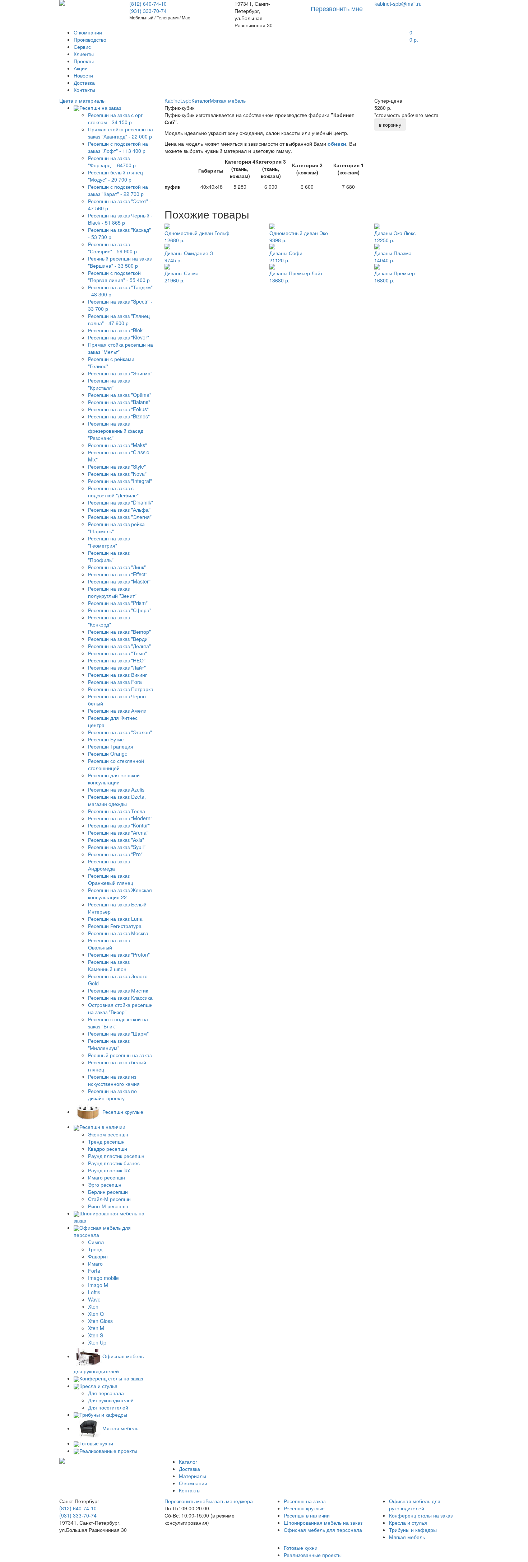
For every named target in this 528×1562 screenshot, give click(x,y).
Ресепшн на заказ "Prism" (118, 602)
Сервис (82, 46)
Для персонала (106, 1393)
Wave (94, 1299)
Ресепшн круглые (304, 1508)
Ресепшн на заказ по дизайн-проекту (112, 1094)
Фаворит (98, 1256)
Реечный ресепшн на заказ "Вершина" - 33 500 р (120, 262)
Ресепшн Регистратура (115, 925)
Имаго (95, 1263)
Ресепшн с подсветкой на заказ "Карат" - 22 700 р (118, 190)
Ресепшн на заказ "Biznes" (119, 416)
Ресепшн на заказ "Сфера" (119, 610)
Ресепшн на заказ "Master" (119, 581)
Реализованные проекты (313, 1554)
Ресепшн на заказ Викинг (117, 674)
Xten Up (97, 1342)
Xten (93, 1306)
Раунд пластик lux (109, 1170)
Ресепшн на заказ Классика (120, 997)
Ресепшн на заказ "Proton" (119, 954)
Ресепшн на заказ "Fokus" (118, 409)
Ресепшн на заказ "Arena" (118, 832)
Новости (83, 75)
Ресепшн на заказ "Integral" (120, 480)
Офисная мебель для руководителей (414, 1504)
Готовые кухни (301, 1547)
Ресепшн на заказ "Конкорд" (109, 621)
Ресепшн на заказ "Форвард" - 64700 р (112, 161)
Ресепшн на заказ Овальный (109, 944)
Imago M (98, 1285)
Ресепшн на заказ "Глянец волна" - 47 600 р (119, 319)
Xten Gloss (100, 1320)
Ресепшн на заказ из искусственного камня (114, 1080)
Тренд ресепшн (106, 1141)
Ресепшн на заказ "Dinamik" (120, 502)
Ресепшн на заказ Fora (115, 681)
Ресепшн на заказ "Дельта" (119, 645)
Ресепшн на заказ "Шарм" (118, 1033)
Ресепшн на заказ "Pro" (115, 854)
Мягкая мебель (228, 100)
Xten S (95, 1335)
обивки (337, 143)
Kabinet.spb (178, 100)
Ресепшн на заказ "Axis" (116, 839)
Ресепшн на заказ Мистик (118, 990)
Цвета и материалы (82, 100)
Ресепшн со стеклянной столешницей (116, 764)
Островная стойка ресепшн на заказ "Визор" (120, 1008)
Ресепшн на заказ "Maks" (117, 445)
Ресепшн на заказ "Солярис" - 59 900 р (112, 247)
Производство (90, 39)
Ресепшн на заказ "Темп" (117, 653)
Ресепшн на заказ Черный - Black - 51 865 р (120, 219)
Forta (94, 1270)
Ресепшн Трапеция (110, 746)
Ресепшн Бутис (106, 739)
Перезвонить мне (185, 1501)
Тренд (95, 1249)
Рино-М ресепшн (108, 1206)
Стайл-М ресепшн (109, 1198)
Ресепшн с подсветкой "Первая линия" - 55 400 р (119, 276)
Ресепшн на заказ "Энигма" (120, 373)
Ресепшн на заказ (304, 1501)
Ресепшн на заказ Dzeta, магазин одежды (117, 800)
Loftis (94, 1292)
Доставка (84, 82)
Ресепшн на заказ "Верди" (118, 638)
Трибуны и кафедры (413, 1529)
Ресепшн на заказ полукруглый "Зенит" (112, 592)
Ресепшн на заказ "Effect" (117, 574)
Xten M (96, 1328)
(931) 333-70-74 (148, 10)
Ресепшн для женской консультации (114, 778)
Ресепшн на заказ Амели (117, 710)
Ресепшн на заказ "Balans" (119, 401)
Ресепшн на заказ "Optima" (119, 394)
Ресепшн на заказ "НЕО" (116, 660)
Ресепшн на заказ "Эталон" (120, 732)
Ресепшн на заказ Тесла (116, 811)
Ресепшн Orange (108, 753)
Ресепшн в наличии (307, 1515)
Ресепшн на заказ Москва (118, 933)
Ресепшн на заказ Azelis (116, 789)
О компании (88, 32)
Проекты (84, 61)
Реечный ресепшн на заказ (120, 1055)
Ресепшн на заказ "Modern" (120, 818)
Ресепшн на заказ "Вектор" (119, 631)
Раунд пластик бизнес (114, 1163)
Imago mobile (103, 1277)
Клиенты (84, 53)
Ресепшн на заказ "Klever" (118, 337)
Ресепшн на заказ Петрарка (120, 689)
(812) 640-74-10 (148, 3)
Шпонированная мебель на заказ (323, 1522)
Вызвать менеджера (229, 1501)
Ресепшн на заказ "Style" (117, 466)
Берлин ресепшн (108, 1191)
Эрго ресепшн (104, 1184)
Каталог (200, 100)
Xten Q (96, 1313)
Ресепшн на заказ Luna (115, 918)
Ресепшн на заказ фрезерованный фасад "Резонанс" (115, 430)
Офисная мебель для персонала (323, 1529)
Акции (81, 68)
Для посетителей (108, 1407)
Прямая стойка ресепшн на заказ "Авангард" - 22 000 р (120, 133)
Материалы (192, 1475)
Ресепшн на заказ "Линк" (117, 567)
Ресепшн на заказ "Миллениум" (109, 1044)
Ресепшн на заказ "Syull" (116, 846)
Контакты (84, 89)
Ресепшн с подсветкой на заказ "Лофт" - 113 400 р (118, 147)
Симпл (96, 1242)
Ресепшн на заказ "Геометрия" (109, 542)
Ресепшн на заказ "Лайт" (117, 667)
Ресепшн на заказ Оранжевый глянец (110, 879)
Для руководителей (111, 1400)
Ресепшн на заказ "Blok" (116, 330)
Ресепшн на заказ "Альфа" (119, 509)
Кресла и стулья (408, 1522)
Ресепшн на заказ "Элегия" (120, 516)
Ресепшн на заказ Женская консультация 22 (120, 893)
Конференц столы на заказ (421, 1515)
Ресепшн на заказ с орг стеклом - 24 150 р (115, 118)
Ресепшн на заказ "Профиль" (109, 556)
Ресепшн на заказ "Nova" (117, 473)
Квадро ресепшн (107, 1148)
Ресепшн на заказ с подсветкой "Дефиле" (113, 491)
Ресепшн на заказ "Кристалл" (109, 384)
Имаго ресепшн (106, 1177)
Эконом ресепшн (108, 1134)
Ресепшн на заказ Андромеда (109, 865)
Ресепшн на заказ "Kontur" (119, 825)
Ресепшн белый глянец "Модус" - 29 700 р (115, 176)
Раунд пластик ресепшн (116, 1155)
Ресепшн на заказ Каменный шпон (109, 965)
